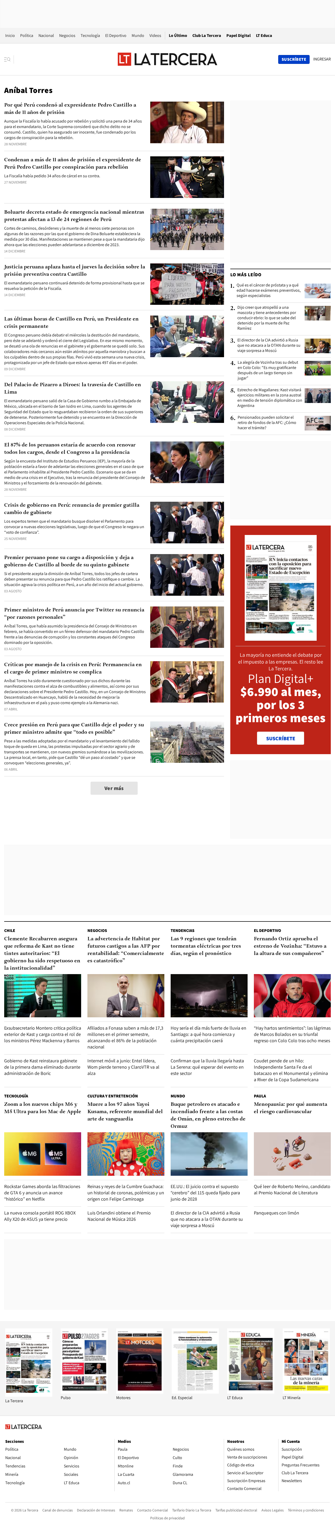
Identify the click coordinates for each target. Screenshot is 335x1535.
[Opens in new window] (139, 1392)
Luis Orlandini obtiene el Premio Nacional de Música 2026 (119, 1216)
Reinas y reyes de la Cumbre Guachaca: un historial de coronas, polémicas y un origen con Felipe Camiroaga (125, 1192)
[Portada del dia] (281, 638)
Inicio (10, 35)
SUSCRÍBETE (280, 738)
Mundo (138, 35)
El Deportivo (115, 35)
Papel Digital (238, 35)
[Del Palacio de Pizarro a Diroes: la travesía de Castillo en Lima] (187, 402)
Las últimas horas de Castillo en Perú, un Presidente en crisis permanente (71, 323)
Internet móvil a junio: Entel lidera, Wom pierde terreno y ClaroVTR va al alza (123, 1067)
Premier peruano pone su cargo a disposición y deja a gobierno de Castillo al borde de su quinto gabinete (68, 561)
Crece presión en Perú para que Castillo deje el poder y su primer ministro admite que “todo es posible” (74, 728)
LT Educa (264, 35)
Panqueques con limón (276, 1213)
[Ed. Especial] (195, 1392)
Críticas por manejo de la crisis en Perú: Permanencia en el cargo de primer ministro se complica (73, 668)
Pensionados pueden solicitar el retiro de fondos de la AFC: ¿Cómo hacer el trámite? (267, 422)
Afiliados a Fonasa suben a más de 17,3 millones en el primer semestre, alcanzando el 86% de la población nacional (125, 1037)
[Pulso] (84, 1392)
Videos (155, 35)
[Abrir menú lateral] (9, 59)
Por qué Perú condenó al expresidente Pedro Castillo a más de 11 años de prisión (70, 109)
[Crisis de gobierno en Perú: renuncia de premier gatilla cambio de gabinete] (187, 522)
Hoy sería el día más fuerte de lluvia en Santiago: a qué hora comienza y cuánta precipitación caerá (208, 1034)
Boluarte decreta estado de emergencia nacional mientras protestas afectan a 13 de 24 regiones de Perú (74, 216)
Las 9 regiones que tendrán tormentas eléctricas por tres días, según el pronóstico (206, 946)
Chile (9, 930)
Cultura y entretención (112, 1096)
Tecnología (90, 35)
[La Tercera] (28, 1395)
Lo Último (178, 35)
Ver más (114, 788)
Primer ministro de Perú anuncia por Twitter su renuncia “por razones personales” (74, 614)
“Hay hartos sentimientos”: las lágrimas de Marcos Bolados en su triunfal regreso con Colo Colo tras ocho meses (292, 1034)
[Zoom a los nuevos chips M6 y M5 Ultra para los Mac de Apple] (42, 1153)
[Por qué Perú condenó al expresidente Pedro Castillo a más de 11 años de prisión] (187, 122)
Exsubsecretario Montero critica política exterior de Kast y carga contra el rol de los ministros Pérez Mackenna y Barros (42, 1034)
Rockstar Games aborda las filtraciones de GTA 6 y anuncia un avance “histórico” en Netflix (42, 1192)
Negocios (67, 35)
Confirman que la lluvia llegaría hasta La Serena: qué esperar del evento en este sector (207, 1067)
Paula (260, 1096)
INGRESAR (322, 59)
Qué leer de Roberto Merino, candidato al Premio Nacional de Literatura (292, 1189)
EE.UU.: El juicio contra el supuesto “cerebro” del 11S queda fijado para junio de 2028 (205, 1192)
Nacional (46, 35)
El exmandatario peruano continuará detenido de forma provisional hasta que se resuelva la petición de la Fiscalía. (74, 285)
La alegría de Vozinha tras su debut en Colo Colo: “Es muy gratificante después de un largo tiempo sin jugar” (268, 370)
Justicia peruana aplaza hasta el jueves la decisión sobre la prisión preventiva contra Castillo (74, 270)
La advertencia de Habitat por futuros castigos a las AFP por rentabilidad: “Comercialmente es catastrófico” (125, 950)
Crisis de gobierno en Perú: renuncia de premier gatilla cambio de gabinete (71, 509)
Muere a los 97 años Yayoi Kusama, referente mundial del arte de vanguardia (125, 1112)
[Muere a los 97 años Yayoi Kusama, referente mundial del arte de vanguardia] (125, 1153)
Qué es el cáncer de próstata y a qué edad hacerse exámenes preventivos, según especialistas (269, 290)
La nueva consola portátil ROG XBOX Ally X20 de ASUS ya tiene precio (40, 1216)
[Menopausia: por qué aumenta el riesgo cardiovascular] (292, 1153)
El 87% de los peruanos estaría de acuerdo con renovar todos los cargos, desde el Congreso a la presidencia (70, 449)
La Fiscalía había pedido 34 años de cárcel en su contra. (52, 176)
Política (26, 35)
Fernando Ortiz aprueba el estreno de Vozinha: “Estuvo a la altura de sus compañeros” (290, 946)
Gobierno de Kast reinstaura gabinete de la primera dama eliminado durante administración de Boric (42, 1067)
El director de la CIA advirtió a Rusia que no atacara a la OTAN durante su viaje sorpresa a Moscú (268, 345)
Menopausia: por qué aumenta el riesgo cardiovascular (290, 1108)
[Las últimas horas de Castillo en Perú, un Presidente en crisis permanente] (187, 336)
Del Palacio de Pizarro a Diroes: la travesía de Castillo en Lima (72, 388)
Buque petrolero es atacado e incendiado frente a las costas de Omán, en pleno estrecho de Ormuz (208, 1115)
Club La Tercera (206, 35)
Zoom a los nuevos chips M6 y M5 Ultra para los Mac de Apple (42, 1108)
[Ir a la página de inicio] (167, 59)
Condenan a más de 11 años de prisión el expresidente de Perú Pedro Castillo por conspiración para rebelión (72, 163)
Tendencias (182, 930)
